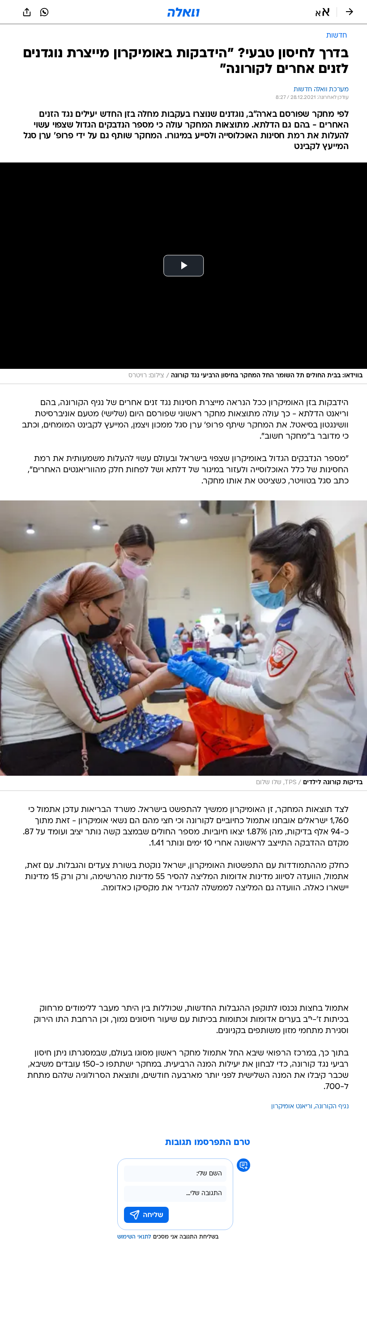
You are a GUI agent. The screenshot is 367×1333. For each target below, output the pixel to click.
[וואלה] (183, 12)
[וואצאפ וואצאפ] (44, 12)
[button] (322, 12)
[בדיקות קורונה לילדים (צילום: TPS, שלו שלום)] (183, 645)
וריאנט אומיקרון (291, 1107)
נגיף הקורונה (332, 1107)
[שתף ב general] (27, 12)
